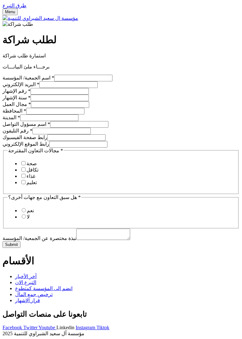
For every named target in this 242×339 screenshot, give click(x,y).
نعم (30, 210)
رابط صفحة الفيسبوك (25, 137)
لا (28, 216)
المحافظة (14, 111)
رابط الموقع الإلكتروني (26, 144)
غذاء (30, 176)
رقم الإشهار (17, 91)
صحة (31, 163)
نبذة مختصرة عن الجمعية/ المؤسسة (39, 238)
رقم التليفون (17, 130)
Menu (10, 11)
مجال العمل (17, 104)
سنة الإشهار (17, 97)
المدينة (11, 117)
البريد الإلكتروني (21, 84)
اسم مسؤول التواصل (26, 124)
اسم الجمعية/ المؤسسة (28, 77)
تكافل (32, 169)
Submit (11, 244)
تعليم (31, 182)
